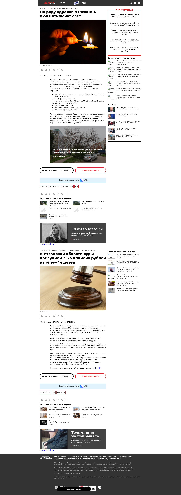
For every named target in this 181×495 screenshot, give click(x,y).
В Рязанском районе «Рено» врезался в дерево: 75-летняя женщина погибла (124, 49)
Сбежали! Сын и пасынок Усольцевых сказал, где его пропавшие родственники (129, 62)
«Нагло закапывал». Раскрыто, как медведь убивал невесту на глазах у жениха (128, 69)
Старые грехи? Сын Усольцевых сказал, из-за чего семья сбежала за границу (128, 83)
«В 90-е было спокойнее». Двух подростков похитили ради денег (128, 262)
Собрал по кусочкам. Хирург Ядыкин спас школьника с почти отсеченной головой (129, 90)
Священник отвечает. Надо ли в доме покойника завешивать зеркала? (124, 16)
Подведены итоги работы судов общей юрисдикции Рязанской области (92, 415)
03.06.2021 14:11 (44, 8)
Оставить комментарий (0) (90, 170)
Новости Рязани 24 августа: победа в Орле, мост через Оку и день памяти (124, 24)
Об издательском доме (98, 457)
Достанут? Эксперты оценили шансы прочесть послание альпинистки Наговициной (129, 276)
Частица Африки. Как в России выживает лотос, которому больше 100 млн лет (128, 97)
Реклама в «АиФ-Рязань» (80, 457)
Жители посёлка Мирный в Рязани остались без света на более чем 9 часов (124, 32)
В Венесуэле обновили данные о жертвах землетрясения (127, 135)
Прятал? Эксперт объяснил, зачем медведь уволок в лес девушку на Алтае (128, 255)
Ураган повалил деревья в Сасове (60, 208)
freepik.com (43, 311)
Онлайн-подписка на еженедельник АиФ (67, 459)
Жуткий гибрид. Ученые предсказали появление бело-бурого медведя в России (129, 76)
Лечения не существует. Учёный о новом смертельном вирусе (128, 289)
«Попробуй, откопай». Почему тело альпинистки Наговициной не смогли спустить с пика (128, 269)
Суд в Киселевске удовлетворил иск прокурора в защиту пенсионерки (59, 409)
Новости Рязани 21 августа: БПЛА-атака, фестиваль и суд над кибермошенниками (93, 409)
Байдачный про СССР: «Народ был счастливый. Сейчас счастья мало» (127, 108)
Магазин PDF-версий (125, 457)
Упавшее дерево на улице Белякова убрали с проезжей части (58, 216)
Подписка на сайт (89, 459)
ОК (99, 368)
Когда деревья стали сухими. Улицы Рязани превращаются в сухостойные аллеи (77, 150)
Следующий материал (74, 489)
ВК (95, 368)
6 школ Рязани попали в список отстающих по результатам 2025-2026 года (124, 41)
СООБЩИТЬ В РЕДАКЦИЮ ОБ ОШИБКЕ (109, 459)
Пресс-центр (112, 457)
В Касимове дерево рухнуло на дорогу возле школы (92, 209)
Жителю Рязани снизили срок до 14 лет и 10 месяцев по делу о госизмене (59, 415)
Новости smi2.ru (47, 244)
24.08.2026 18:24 (45, 250)
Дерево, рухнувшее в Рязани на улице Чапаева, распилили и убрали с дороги (59, 203)
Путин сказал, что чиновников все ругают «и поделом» (127, 129)
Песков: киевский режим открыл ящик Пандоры (127, 115)
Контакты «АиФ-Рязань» (61, 457)
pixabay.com (50, 65)
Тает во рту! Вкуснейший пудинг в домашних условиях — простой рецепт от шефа (128, 283)
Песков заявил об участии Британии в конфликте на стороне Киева (128, 122)
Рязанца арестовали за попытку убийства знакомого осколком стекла (59, 422)
